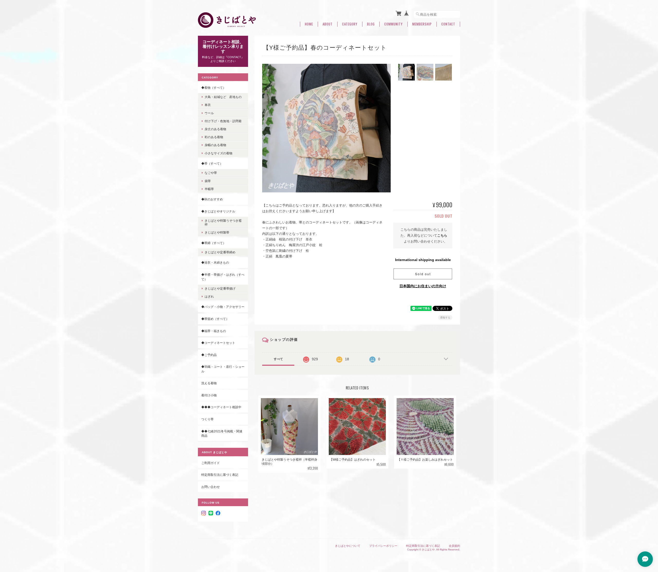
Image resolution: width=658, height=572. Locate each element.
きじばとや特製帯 (217, 232)
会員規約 (454, 545)
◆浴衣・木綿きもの (215, 262)
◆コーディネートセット (218, 342)
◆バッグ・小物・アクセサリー (222, 306)
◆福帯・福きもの (213, 331)
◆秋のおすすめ (212, 199)
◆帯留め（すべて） (215, 318)
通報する (445, 317)
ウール (209, 113)
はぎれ (209, 296)
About (328, 24)
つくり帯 (207, 419)
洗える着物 (209, 383)
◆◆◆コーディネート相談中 (221, 407)
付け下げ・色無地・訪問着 (223, 121)
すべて (278, 359)
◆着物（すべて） (213, 87)
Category (350, 24)
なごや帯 (211, 172)
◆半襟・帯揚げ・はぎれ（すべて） (222, 277)
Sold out (423, 274)
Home (309, 24)
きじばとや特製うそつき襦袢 (223, 222)
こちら (442, 235)
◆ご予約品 (209, 354)
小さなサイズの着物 (218, 153)
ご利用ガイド (210, 462)
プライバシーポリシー (383, 545)
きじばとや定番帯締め (220, 252)
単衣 (208, 104)
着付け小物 (209, 395)
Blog (371, 24)
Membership (422, 24)
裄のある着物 (214, 137)
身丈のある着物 (215, 129)
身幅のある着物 (215, 145)
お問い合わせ (210, 486)
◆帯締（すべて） (213, 243)
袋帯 (208, 181)
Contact (448, 24)
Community (393, 24)
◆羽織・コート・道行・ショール (222, 369)
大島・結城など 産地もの (223, 97)
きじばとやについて (347, 545)
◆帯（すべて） (212, 163)
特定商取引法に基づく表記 (219, 474)
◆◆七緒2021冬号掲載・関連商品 (221, 433)
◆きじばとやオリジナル (218, 211)
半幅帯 (209, 189)
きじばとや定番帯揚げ (220, 288)
